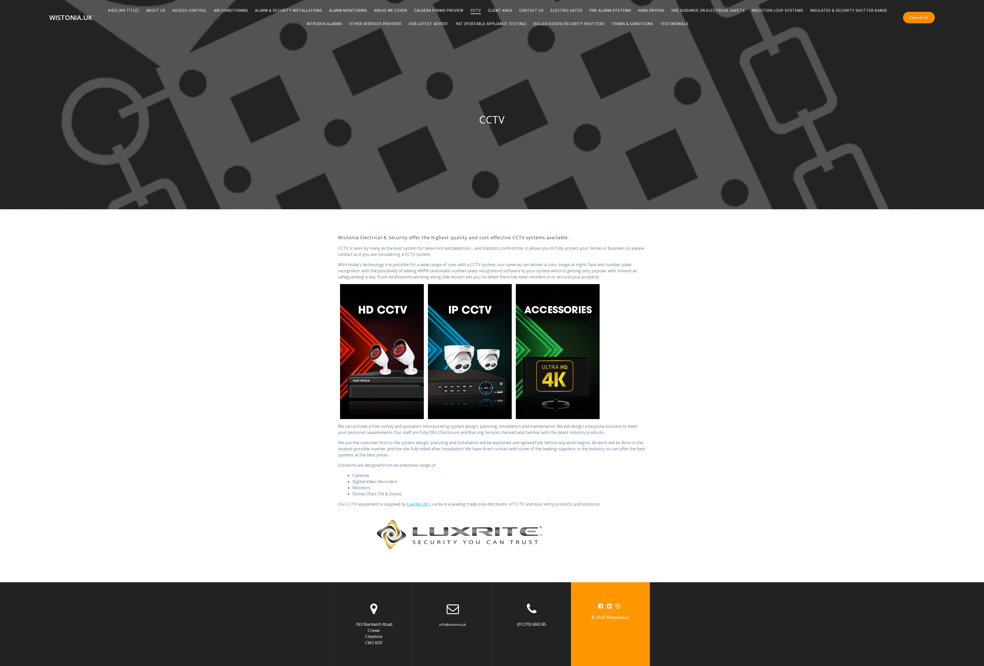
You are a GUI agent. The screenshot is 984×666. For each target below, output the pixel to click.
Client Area (500, 10)
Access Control (189, 10)
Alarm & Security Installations (288, 10)
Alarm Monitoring (348, 10)
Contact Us (531, 10)
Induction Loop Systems (777, 10)
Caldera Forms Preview (438, 10)
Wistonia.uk (70, 17)
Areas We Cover (390, 10)
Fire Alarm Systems (610, 10)
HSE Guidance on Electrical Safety (708, 10)
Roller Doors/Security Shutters (569, 24)
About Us (156, 10)
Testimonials (674, 24)
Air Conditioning (231, 10)
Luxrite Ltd (417, 504)
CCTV (475, 10)
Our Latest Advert (429, 24)
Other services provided (375, 24)
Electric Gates (566, 10)
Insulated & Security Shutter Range (848, 10)
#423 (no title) (123, 10)
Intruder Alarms (324, 24)
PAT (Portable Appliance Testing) (491, 24)
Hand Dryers (651, 10)
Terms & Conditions (632, 24)
